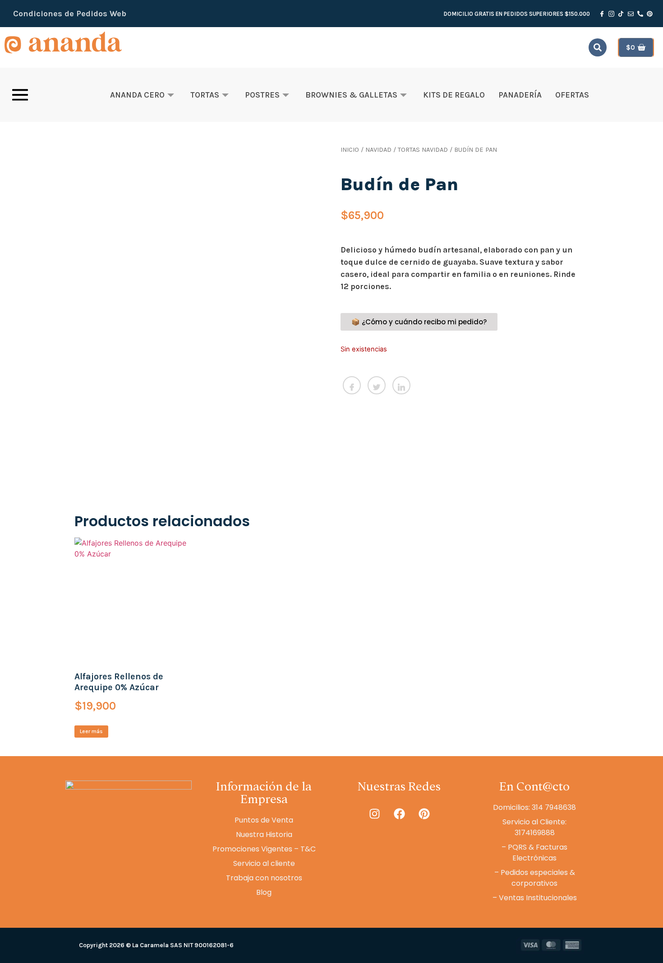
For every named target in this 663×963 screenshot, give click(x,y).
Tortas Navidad (423, 150)
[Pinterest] (424, 813)
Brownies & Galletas (351, 95)
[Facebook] (399, 813)
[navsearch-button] (598, 47)
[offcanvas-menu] (20, 95)
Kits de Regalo (454, 95)
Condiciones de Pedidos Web (69, 14)
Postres (262, 95)
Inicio (350, 150)
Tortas (204, 95)
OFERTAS (572, 95)
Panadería (520, 95)
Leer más (91, 731)
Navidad (378, 150)
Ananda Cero (137, 95)
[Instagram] (374, 813)
